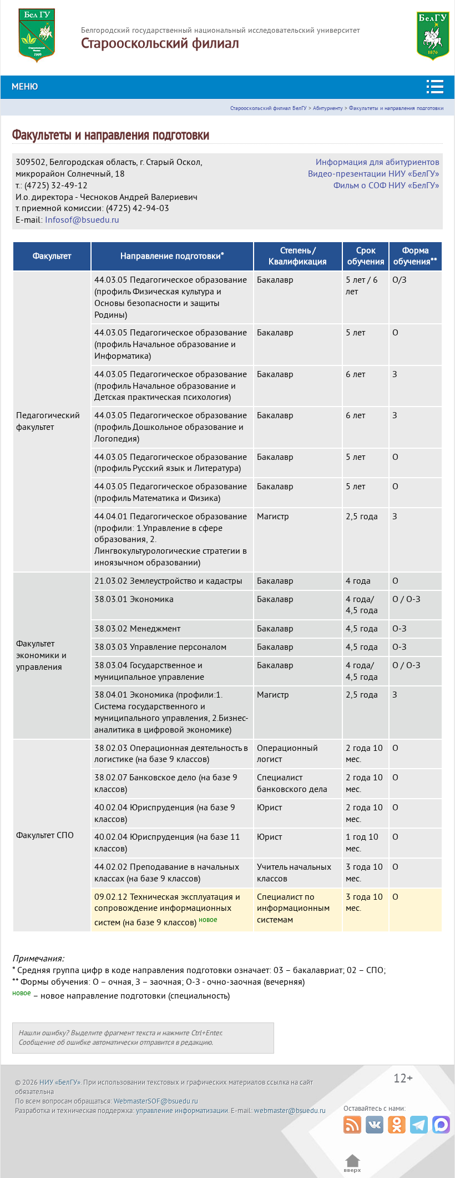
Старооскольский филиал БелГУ (268, 108)
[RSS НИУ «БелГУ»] (353, 1136)
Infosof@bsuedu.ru (82, 220)
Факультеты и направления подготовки (396, 108)
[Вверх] (352, 1172)
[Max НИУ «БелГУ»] (442, 1136)
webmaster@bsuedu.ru (290, 1111)
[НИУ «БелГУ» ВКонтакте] (376, 1136)
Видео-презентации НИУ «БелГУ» (373, 174)
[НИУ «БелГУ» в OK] (398, 1136)
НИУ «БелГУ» (59, 1082)
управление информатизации (182, 1111)
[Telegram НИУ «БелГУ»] (420, 1136)
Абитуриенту (328, 108)
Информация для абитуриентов (377, 162)
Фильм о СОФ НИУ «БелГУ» (386, 186)
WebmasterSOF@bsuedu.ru (156, 1101)
